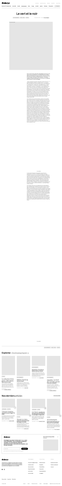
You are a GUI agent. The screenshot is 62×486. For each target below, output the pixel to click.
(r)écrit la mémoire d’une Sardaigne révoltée (23, 420)
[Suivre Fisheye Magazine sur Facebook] (2, 469)
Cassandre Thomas (42, 421)
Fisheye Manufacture (42, 471)
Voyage (3, 376)
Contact (28, 483)
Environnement (16, 17)
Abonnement (37, 3)
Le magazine (41, 473)
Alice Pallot (41, 73)
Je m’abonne (25, 448)
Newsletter (48, 3)
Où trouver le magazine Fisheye (32, 462)
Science (27, 17)
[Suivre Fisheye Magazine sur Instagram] (4, 469)
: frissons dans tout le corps (8, 380)
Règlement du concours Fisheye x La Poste (55, 483)
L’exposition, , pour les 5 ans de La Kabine (53, 381)
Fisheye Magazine (46, 17)
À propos (24, 483)
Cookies (40, 483)
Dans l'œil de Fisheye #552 (48, 436)
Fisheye (38, 79)
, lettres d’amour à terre (38, 370)
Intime (39, 409)
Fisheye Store (53, 3)
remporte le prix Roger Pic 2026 (8, 413)
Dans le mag (22, 17)
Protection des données (34, 483)
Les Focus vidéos (30, 473)
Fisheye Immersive (42, 462)
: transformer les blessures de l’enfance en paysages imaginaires (38, 413)
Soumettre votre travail (43, 3)
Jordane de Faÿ (26, 428)
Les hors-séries (30, 471)
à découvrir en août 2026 (53, 421)
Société (8, 409)
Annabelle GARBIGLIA (7, 389)
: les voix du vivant (22, 380)
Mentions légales (46, 483)
